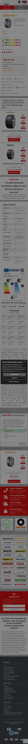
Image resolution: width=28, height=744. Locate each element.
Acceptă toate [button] (14, 374)
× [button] (24, 361)
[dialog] (14, 372)
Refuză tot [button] (14, 378)
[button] (14, 381)
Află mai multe (19, 371)
